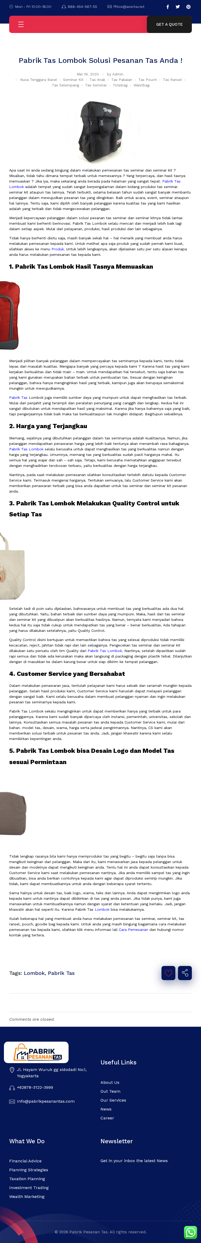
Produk (58, 249)
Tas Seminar (96, 85)
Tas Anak (97, 80)
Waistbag (141, 85)
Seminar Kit (73, 80)
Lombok (101, 909)
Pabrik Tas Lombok (26, 449)
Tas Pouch (147, 80)
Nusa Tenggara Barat (38, 80)
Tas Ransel (172, 80)
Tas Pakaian (121, 80)
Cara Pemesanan (133, 929)
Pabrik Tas (18, 397)
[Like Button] (168, 973)
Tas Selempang (65, 85)
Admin (117, 74)
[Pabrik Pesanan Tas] (47, 1052)
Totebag (120, 85)
